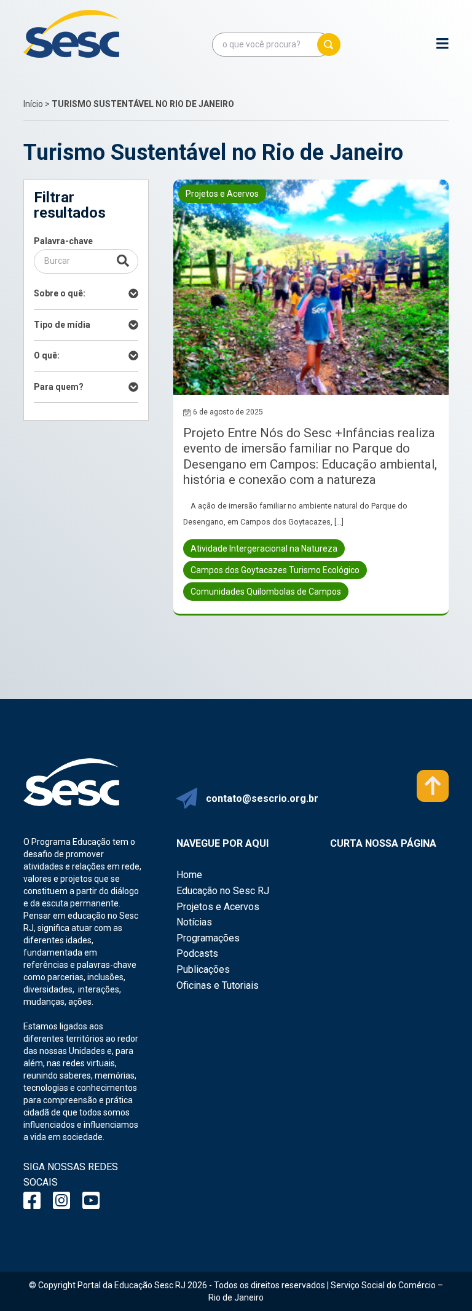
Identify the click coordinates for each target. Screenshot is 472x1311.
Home (189, 875)
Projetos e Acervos (217, 907)
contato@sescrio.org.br (262, 798)
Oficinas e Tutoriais (217, 985)
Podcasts (197, 953)
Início (33, 104)
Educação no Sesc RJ (222, 891)
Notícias (194, 922)
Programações (208, 938)
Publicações (203, 969)
